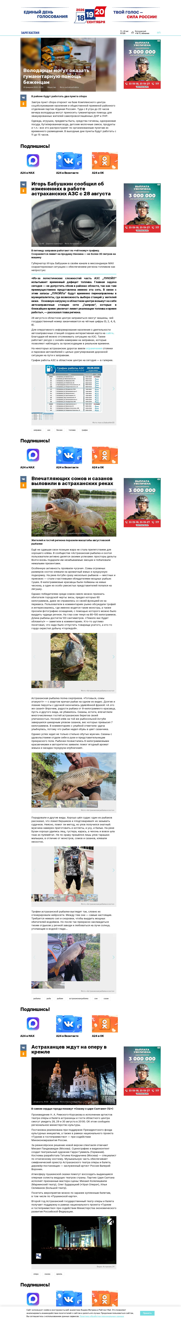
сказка (47, 1274)
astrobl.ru (75, 87)
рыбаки (60, 999)
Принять (147, 1313)
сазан (106, 999)
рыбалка (37, 999)
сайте (109, 333)
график (85, 430)
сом (96, 999)
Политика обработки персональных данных (102, 1316)
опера (35, 1274)
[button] (113, 388)
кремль (59, 1274)
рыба (49, 999)
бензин (59, 430)
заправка (37, 430)
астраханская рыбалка (78, 999)
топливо (72, 430)
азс (48, 430)
